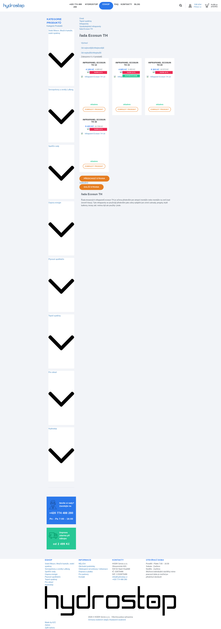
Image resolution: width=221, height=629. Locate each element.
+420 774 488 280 (75, 5)
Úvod (81, 18)
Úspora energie (54, 203)
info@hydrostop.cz (119, 577)
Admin (47, 625)
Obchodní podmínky (87, 566)
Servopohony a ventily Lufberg (60, 90)
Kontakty (126, 4)
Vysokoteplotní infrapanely (90, 26)
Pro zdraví (52, 372)
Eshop (106, 4)
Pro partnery (84, 574)
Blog (137, 4)
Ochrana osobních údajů (98, 620)
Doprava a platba (86, 572)
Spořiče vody (53, 146)
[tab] (61, 57)
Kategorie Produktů (54, 21)
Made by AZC (50, 622)
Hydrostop (91, 4)
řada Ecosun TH (86, 29)
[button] (61, 60)
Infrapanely (84, 24)
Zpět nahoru (50, 628)
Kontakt (82, 577)
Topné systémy (54, 316)
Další (91, 187)
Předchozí (94, 178)
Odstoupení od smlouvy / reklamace (93, 569)
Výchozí (84, 43)
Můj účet (82, 564)
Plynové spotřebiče (56, 259)
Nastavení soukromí (118, 620)
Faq (116, 4)
